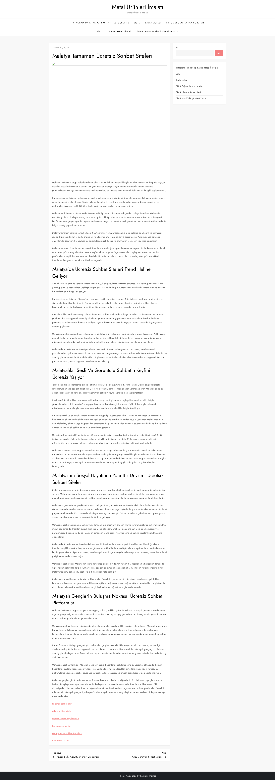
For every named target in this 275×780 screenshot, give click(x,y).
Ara (178, 47)
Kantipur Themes (148, 775)
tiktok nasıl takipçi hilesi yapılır (157, 31)
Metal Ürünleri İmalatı (137, 7)
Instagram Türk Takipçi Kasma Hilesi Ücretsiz (100, 22)
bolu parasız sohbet (61, 726)
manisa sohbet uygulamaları (65, 718)
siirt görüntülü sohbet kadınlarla (67, 733)
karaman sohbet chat (62, 703)
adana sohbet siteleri (62, 711)
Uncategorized (61, 741)
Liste (137, 22)
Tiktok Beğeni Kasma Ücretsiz (185, 22)
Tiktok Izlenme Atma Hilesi (114, 31)
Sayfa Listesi (153, 22)
